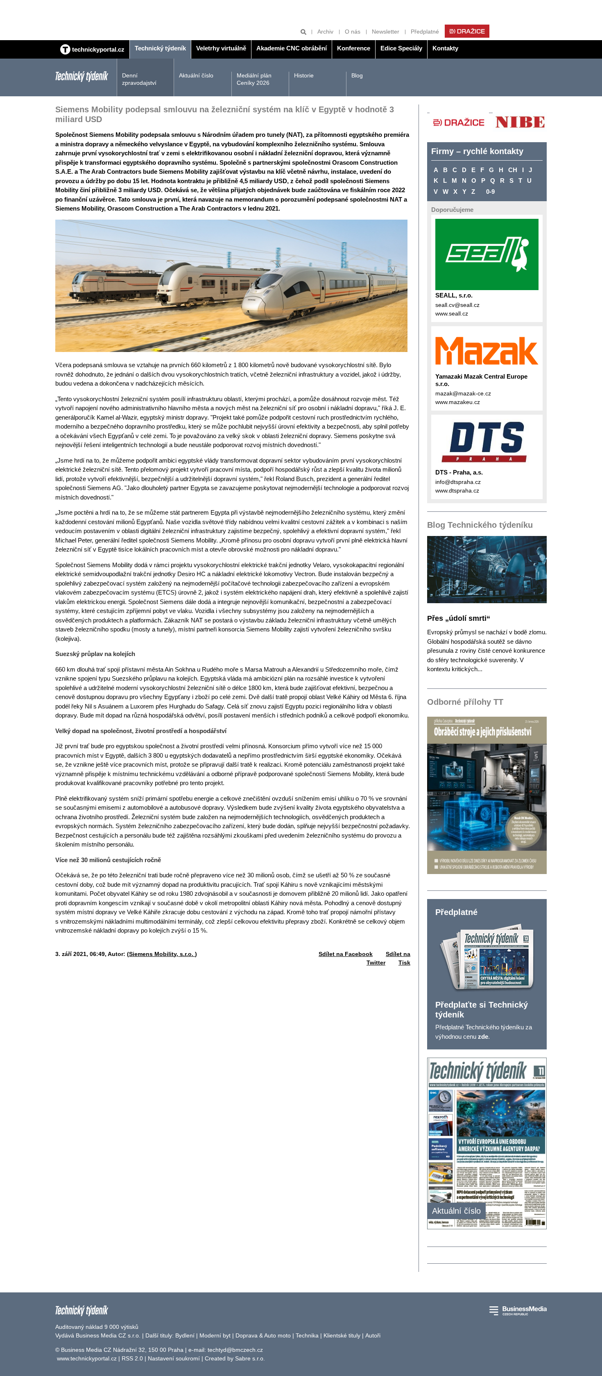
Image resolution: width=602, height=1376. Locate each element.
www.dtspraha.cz (457, 490)
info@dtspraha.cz (458, 482)
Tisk (404, 962)
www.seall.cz (451, 313)
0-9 (490, 191)
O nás (352, 31)
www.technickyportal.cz (87, 1358)
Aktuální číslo (196, 75)
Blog (357, 75)
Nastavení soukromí (174, 1358)
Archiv (325, 31)
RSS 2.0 (132, 1358)
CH (512, 169)
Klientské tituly (342, 1335)
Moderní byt (215, 1335)
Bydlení (185, 1335)
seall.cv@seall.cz (457, 305)
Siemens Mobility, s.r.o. (162, 954)
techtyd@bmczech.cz (235, 1349)
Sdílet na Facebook (346, 954)
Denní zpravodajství (139, 79)
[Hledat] (303, 32)
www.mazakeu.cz (457, 402)
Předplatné (425, 31)
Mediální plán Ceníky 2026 (254, 79)
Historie (304, 75)
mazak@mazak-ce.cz (463, 393)
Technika (307, 1335)
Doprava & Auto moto (263, 1335)
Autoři (372, 1335)
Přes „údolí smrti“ (458, 618)
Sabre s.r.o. (250, 1358)
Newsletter (385, 31)
